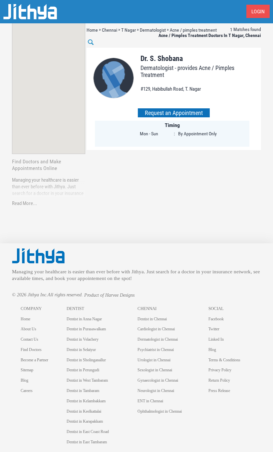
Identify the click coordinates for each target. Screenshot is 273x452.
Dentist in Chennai (152, 319)
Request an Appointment (174, 112)
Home (25, 319)
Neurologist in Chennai (155, 390)
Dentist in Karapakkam (85, 421)
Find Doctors (31, 349)
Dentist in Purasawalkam (86, 329)
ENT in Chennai (150, 401)
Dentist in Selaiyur (81, 349)
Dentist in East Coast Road (88, 431)
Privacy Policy (219, 370)
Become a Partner (34, 360)
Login (258, 11)
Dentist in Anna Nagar (84, 319)
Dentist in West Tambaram (87, 380)
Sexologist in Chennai (154, 370)
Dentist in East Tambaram (87, 442)
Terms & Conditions (224, 360)
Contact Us (29, 339)
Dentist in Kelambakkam (86, 401)
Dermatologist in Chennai (157, 339)
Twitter (213, 329)
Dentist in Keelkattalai (84, 411)
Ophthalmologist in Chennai (159, 411)
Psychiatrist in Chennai (155, 349)
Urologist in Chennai (153, 360)
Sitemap (27, 370)
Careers (27, 390)
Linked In (216, 339)
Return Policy (219, 380)
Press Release (219, 390)
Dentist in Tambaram (83, 390)
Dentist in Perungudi (83, 370)
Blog (24, 380)
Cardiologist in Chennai (156, 329)
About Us (28, 329)
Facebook (216, 319)
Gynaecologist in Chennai (157, 380)
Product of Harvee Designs (109, 295)
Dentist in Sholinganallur (86, 360)
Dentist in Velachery (83, 339)
